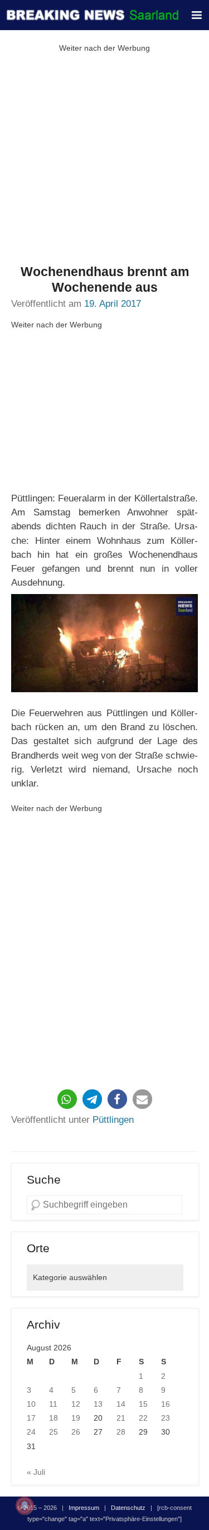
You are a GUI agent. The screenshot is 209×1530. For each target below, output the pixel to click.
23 (165, 1417)
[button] (67, 1099)
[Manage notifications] (24, 1505)
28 (120, 1431)
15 (143, 1403)
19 (75, 1417)
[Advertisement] (104, 159)
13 (98, 1403)
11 (53, 1403)
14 (120, 1403)
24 (31, 1431)
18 (53, 1417)
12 (75, 1403)
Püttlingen (113, 1119)
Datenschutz (128, 1507)
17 (31, 1417)
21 (120, 1417)
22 (143, 1417)
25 (53, 1431)
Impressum (84, 1507)
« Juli (36, 1472)
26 (75, 1431)
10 (31, 1403)
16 (165, 1403)
